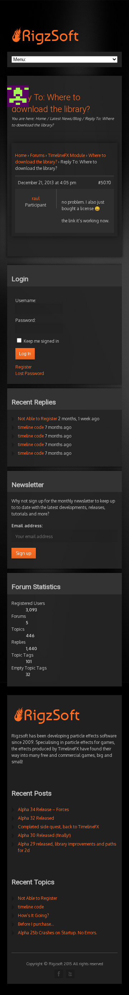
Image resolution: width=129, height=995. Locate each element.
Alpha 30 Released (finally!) (44, 835)
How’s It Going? (33, 915)
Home (40, 118)
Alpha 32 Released (36, 818)
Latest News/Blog (65, 118)
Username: (25, 300)
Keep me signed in (41, 341)
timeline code (31, 427)
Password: (25, 320)
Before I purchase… (36, 924)
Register (23, 367)
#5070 (104, 182)
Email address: (27, 525)
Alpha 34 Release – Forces (43, 809)
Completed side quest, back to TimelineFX (58, 826)
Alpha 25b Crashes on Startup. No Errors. (57, 932)
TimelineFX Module (66, 155)
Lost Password (29, 373)
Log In (25, 353)
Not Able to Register (37, 418)
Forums (37, 155)
